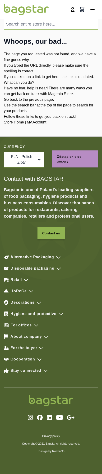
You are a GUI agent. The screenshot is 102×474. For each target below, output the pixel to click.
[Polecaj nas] (70, 417)
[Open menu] (92, 9)
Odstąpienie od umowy (69, 159)
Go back (11, 99)
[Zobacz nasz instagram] (30, 417)
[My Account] (72, 9)
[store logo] (26, 9)
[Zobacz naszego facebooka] (40, 417)
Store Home (14, 122)
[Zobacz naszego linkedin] (49, 417)
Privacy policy (51, 436)
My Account (36, 122)
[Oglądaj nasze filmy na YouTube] (59, 417)
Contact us (51, 233)
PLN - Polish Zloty (21, 159)
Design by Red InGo (51, 451)
